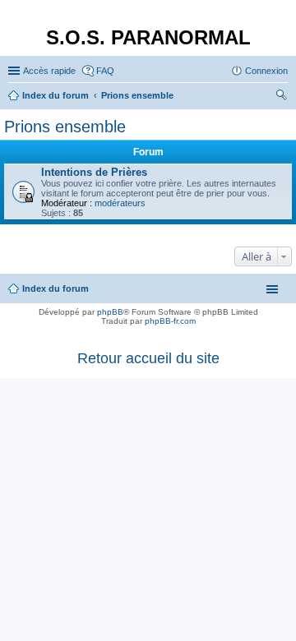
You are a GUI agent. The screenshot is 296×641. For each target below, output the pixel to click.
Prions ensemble (65, 127)
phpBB (110, 311)
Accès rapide (49, 71)
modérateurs (120, 203)
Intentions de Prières (94, 172)
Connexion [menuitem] (266, 71)
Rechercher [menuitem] (281, 97)
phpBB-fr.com (170, 320)
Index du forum (55, 288)
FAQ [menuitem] (105, 71)
